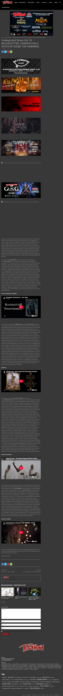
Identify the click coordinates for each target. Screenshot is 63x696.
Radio (50, 684)
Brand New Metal (5, 7)
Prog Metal (39, 683)
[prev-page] (2, 602)
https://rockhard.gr (13, 579)
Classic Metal (39, 677)
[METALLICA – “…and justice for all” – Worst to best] (7, 592)
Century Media (32, 677)
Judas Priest (22, 681)
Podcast (20, 684)
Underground (52, 686)
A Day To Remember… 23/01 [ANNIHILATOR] (32, 571)
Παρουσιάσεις (22, 2)
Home (2, 37)
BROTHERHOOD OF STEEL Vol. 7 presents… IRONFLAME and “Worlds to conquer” (34, 598)
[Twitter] (5, 51)
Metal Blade (42, 681)
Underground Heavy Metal (16, 688)
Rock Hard (4, 48)
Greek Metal (33, 679)
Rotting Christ (30, 686)
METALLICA (48, 681)
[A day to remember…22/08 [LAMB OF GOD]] (21, 592)
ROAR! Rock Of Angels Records (8, 686)
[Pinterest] (8, 51)
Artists (38, 2)
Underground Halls (8, 37)
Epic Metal (12, 679)
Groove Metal (50, 679)
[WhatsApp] (11, 51)
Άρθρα (55, 2)
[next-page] (4, 602)
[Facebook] (2, 51)
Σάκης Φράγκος (35, 688)
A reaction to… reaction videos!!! (8, 571)
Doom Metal (52, 677)
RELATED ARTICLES (6, 585)
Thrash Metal (44, 686)
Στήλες (50, 2)
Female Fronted (26, 679)
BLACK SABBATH (18, 677)
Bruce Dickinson (25, 677)
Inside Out (9, 681)
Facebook (3, 293)
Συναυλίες (44, 2)
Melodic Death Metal (35, 681)
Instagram (14, 293)
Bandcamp (9, 293)
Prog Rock (46, 684)
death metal (45, 677)
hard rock (56, 679)
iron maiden (15, 681)
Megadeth (28, 681)
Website (9, 519)
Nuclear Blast (6, 683)
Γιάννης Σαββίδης (26, 688)
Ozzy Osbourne (15, 684)
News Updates (31, 2)
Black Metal (11, 677)
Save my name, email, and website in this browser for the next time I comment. (18, 631)
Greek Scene (42, 679)
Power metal (27, 683)
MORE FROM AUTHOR (20, 585)
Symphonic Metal (36, 686)
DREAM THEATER (5, 679)
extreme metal (19, 679)
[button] (60, 2)
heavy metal (4, 681)
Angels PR (4, 677)
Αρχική (16, 2)
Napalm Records (56, 681)
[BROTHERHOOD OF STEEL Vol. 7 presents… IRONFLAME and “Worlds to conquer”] (34, 592)
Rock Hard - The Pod (23, 686)
